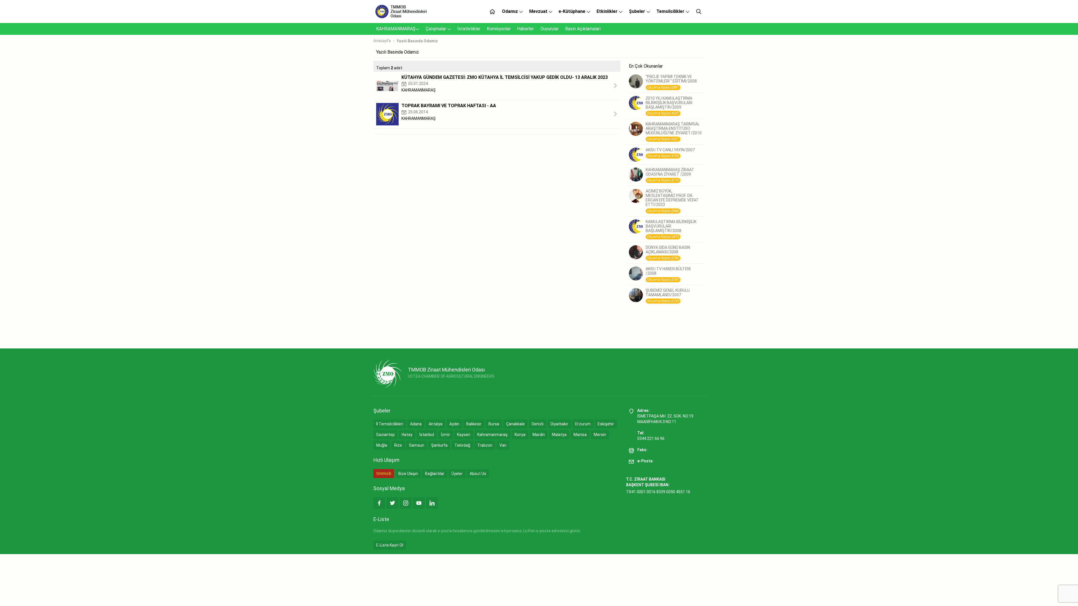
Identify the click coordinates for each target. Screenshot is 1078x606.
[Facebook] (379, 503)
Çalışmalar (436, 28)
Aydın (454, 424)
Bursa (493, 424)
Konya (520, 434)
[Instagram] (406, 503)
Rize (398, 445)
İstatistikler (468, 28)
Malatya (559, 434)
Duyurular (549, 28)
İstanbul (426, 434)
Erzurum (583, 424)
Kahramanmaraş (492, 434)
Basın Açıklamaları (583, 28)
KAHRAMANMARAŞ (395, 28)
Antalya (435, 424)
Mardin (539, 434)
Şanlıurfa (439, 445)
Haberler (525, 28)
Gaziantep (385, 434)
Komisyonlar (499, 28)
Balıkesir (473, 424)
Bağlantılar (434, 473)
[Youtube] (419, 503)
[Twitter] (392, 503)
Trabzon (484, 445)
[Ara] (699, 11)
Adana (416, 424)
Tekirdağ (462, 445)
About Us (478, 473)
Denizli (537, 424)
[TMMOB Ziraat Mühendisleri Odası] (387, 374)
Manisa (580, 434)
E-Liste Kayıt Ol (389, 545)
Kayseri (463, 434)
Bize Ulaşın (408, 473)
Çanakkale (515, 424)
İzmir (445, 434)
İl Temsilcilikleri (389, 424)
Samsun (416, 445)
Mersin (600, 434)
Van (502, 445)
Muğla (381, 445)
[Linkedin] (432, 503)
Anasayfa (382, 40)
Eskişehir (606, 424)
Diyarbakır (559, 424)
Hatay (407, 434)
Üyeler (457, 473)
